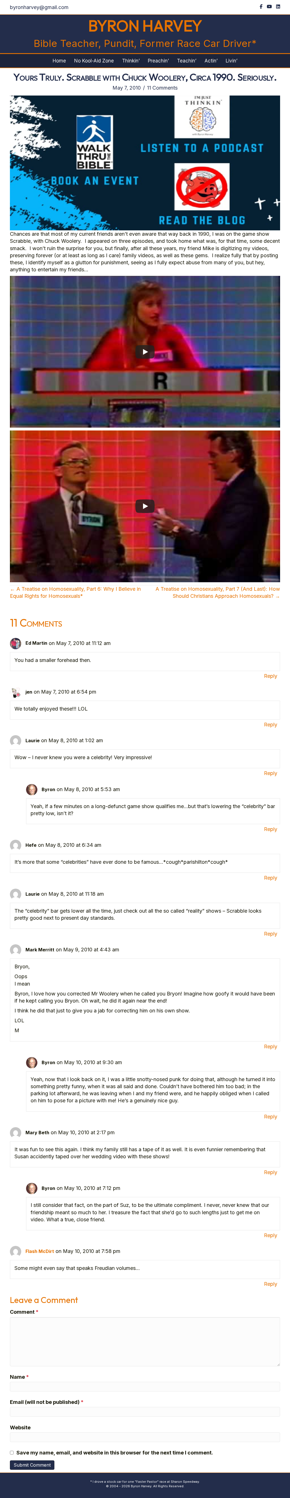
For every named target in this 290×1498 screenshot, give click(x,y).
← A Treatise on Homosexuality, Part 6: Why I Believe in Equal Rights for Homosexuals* (75, 592)
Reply (270, 676)
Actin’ (211, 61)
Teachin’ (186, 61)
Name (19, 1377)
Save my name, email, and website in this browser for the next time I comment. (114, 1453)
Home (59, 61)
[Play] (145, 352)
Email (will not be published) (47, 1402)
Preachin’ (158, 61)
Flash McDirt (39, 1251)
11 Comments (162, 88)
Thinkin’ (131, 61)
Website (20, 1427)
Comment (24, 1312)
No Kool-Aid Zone (94, 61)
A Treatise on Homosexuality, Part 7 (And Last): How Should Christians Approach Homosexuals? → (217, 592)
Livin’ (231, 61)
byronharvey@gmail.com (39, 7)
